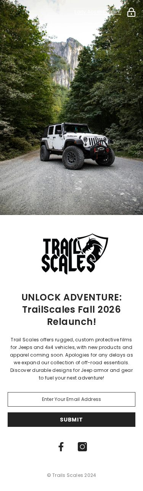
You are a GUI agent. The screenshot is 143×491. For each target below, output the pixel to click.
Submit (71, 419)
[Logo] (71, 251)
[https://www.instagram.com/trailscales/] (82, 446)
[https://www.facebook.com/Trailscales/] (61, 446)
